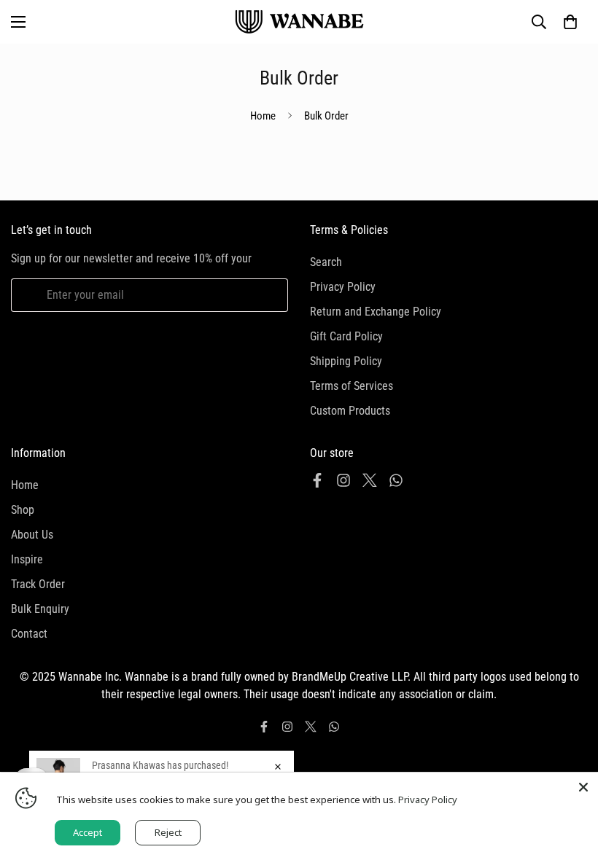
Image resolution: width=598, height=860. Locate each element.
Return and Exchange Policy (375, 311)
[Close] (583, 787)
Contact (29, 634)
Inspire (27, 559)
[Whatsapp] (396, 480)
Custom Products (350, 411)
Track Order (38, 584)
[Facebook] (317, 480)
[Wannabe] (299, 22)
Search (326, 262)
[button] (570, 22)
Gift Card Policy (346, 336)
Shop (22, 510)
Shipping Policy (346, 361)
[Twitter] (370, 480)
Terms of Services (351, 386)
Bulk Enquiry (40, 609)
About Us (32, 535)
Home (263, 115)
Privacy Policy (343, 287)
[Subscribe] (271, 295)
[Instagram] (343, 480)
